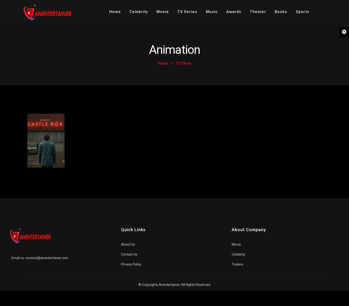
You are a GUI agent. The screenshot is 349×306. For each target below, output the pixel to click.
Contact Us (129, 254)
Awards (233, 11)
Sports (302, 11)
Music (212, 11)
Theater (258, 11)
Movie (162, 11)
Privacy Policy (131, 264)
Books (281, 11)
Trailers (237, 264)
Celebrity (138, 11)
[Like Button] (43, 158)
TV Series (187, 11)
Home (115, 11)
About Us (128, 244)
